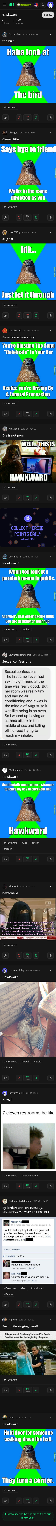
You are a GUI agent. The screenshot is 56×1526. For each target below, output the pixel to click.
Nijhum (13, 1319)
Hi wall (7, 1099)
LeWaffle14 (15, 556)
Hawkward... (11, 1424)
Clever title (10, 139)
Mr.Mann (14, 428)
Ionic (11, 1417)
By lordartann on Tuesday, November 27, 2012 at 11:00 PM (25, 1210)
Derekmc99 (15, 330)
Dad (24, 1288)
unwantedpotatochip (20, 654)
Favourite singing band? (20, 1326)
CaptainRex (15, 34)
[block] (51, 34)
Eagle (38, 1061)
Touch (9, 848)
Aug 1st (7, 239)
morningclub (16, 970)
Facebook (11, 1288)
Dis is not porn (13, 435)
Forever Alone (30, 1175)
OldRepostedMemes (20, 1201)
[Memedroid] (11, 4)
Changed (13, 132)
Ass (25, 842)
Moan (36, 842)
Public (26, 629)
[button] (43, 5)
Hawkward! (10, 563)
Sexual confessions (16, 661)
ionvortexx (14, 1092)
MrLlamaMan (16, 770)
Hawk (26, 1061)
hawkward (10, 893)
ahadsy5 (13, 886)
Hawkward (11, 107)
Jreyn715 (14, 232)
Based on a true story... (19, 337)
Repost (9, 1294)
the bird (8, 41)
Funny (9, 1067)
